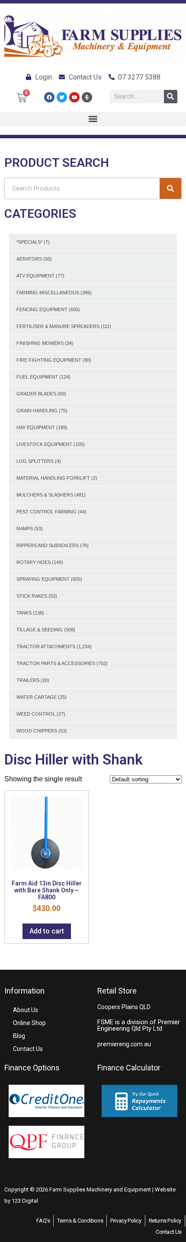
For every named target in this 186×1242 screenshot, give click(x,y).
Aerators (29, 258)
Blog (19, 1035)
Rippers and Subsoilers (47, 545)
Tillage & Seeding (39, 629)
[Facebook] (49, 97)
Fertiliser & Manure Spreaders (57, 326)
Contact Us (28, 1048)
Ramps (24, 528)
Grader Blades (36, 393)
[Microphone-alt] (87, 97)
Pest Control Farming (46, 511)
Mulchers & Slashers (44, 494)
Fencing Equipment (41, 309)
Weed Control (35, 714)
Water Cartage (36, 697)
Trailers (27, 680)
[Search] (170, 96)
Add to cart (46, 931)
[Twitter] (62, 97)
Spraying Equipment (43, 579)
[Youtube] (74, 97)
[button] (93, 119)
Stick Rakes (31, 596)
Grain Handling (37, 410)
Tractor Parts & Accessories (55, 663)
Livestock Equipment (44, 444)
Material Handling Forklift (53, 478)
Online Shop (29, 1022)
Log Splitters (35, 461)
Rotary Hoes (33, 562)
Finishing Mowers (40, 343)
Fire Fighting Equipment (48, 360)
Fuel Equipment (37, 376)
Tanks (24, 612)
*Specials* (29, 242)
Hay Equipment (35, 427)
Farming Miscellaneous (47, 292)
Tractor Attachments (45, 646)
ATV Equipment (35, 275)
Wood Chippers (36, 730)
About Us (25, 1009)
